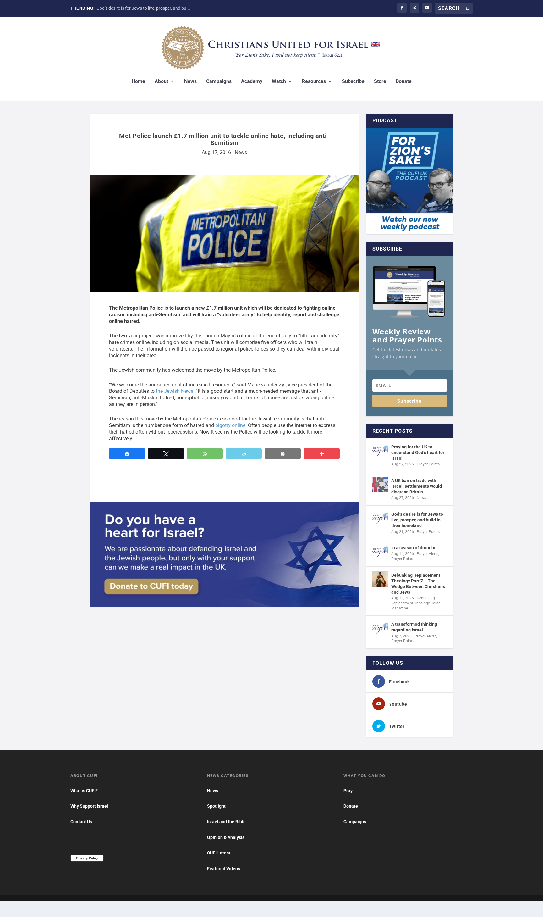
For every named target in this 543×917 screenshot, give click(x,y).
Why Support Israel (89, 806)
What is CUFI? (84, 790)
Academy (251, 81)
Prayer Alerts (427, 554)
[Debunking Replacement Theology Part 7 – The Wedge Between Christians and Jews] (380, 579)
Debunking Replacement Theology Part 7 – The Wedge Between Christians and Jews (418, 584)
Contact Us (81, 821)
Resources (314, 81)
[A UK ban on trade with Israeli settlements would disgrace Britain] (380, 484)
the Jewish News (174, 391)
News (190, 81)
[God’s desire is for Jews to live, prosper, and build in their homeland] (380, 518)
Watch (279, 81)
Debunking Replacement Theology (413, 600)
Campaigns (219, 81)
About (161, 81)
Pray (348, 790)
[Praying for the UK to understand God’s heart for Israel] (380, 451)
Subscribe (353, 81)
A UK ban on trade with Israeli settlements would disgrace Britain (416, 486)
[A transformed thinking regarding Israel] (380, 628)
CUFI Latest (218, 852)
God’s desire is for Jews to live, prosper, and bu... (143, 8)
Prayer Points (428, 464)
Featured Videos (223, 868)
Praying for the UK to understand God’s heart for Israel (417, 452)
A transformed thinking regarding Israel (414, 627)
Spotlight (216, 806)
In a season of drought (413, 547)
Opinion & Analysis (225, 837)
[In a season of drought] (380, 552)
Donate (404, 81)
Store (380, 81)
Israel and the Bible (226, 821)
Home (138, 81)
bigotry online (230, 425)
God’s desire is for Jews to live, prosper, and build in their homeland (417, 520)
